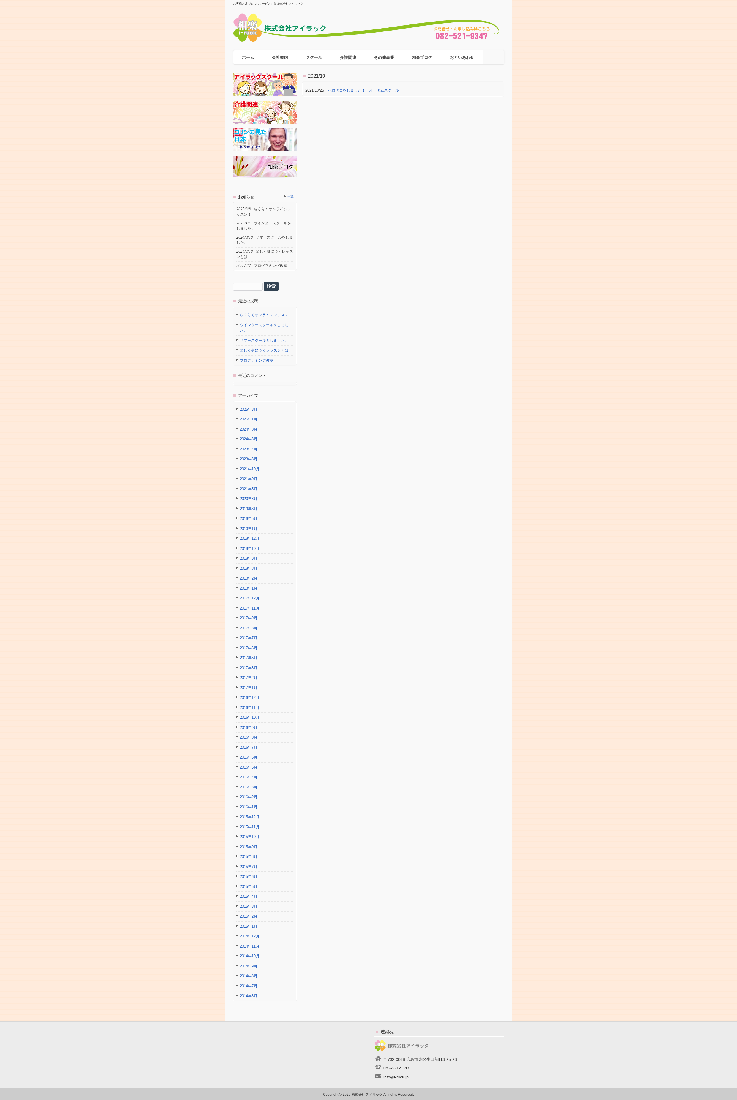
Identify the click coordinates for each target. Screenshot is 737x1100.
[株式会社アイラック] (368, 40)
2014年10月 (249, 956)
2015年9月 (248, 847)
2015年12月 (249, 817)
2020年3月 (248, 499)
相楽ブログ (422, 57)
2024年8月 (248, 429)
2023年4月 (248, 449)
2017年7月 (248, 638)
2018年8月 (248, 568)
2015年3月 (248, 906)
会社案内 (280, 57)
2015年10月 (249, 837)
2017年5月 (248, 658)
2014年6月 (248, 996)
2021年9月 (248, 479)
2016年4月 (248, 777)
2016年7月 (248, 747)
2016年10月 (249, 717)
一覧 (290, 196)
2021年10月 (249, 469)
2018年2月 (248, 578)
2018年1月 (248, 588)
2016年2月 (248, 797)
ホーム (248, 57)
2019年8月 (248, 509)
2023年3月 (248, 459)
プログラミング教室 (256, 360)
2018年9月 (248, 558)
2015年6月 (248, 876)
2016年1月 (248, 807)
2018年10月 (249, 548)
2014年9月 (248, 966)
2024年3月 (248, 439)
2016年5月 (248, 767)
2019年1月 (248, 529)
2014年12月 (249, 936)
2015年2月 (248, 916)
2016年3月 (248, 787)
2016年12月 (249, 697)
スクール (314, 57)
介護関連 (348, 57)
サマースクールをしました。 (264, 340)
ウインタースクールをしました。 (264, 328)
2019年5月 (248, 518)
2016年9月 (248, 727)
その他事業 (384, 57)
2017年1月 (248, 688)
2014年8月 (248, 976)
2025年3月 (248, 409)
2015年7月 (248, 867)
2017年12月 (249, 598)
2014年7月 (248, 986)
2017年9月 (248, 618)
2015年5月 (248, 886)
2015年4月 (248, 896)
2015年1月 (248, 926)
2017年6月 (248, 648)
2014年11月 (249, 946)
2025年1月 (248, 419)
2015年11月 (249, 827)
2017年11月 (249, 608)
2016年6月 (248, 757)
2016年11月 (249, 707)
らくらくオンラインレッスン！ (266, 315)
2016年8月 (248, 737)
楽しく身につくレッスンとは (264, 350)
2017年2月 (248, 678)
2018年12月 (249, 538)
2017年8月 (248, 628)
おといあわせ (462, 57)
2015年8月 (248, 856)
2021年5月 (248, 489)
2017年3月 (248, 668)
